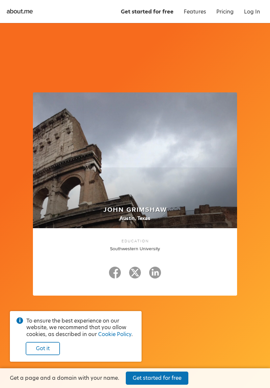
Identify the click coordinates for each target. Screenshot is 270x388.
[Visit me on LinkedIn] (155, 275)
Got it (43, 348)
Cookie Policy (114, 334)
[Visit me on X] (135, 275)
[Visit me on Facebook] (115, 275)
